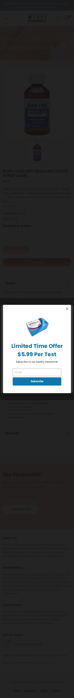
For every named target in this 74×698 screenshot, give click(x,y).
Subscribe (37, 381)
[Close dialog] (67, 308)
